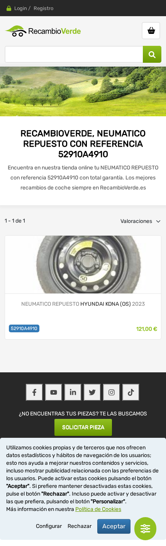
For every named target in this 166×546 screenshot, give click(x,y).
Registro (43, 8)
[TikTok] (130, 392)
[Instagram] (111, 392)
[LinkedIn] (72, 392)
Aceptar (113, 526)
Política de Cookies (98, 509)
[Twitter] (92, 392)
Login (20, 8)
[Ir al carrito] (151, 30)
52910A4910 (24, 328)
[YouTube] (53, 392)
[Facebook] (34, 392)
